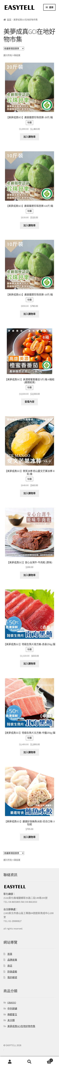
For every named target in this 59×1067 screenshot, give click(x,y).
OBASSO (11, 1002)
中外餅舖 (12, 1008)
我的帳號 (12, 977)
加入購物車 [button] (29, 136)
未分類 (11, 1020)
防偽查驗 (12, 971)
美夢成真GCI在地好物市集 (21, 1026)
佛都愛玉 (12, 1014)
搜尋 (29, 1062)
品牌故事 (12, 959)
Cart (45, 1059)
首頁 (9, 19)
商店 (9, 965)
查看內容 (29, 401)
